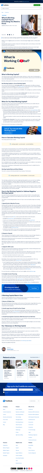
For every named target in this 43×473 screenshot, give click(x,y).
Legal (29, 432)
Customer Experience (7, 411)
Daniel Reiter (10, 349)
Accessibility (30, 445)
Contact (4, 422)
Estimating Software (19, 422)
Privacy (29, 447)
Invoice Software (19, 409)
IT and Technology (31, 429)
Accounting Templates (20, 458)
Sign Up (37, 389)
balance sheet (21, 86)
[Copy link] (13, 34)
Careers (4, 414)
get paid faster (32, 220)
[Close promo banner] (42, 1)
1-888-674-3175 (29, 470)
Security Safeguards (32, 452)
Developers (5, 455)
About (4, 409)
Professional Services (32, 439)
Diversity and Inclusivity (7, 417)
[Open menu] (41, 5)
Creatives (30, 437)
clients (14, 216)
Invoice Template (19, 455)
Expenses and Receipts (20, 411)
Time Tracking (18, 417)
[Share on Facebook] (7, 34)
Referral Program (6, 447)
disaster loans (19, 260)
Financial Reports (19, 427)
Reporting (6, 12)
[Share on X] (11, 34)
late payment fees (14, 227)
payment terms (11, 218)
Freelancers (30, 409)
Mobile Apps (18, 429)
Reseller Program (6, 452)
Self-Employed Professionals (33, 417)
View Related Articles (34, 357)
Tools (17, 460)
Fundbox (28, 282)
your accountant (16, 311)
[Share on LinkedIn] (9, 34)
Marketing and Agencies (32, 434)
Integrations (5, 445)
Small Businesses (31, 419)
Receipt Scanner (19, 463)
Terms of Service (31, 450)
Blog (2, 12)
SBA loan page (32, 271)
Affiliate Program (6, 450)
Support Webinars (19, 452)
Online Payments (19, 424)
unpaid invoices (20, 278)
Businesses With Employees (33, 414)
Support (17, 447)
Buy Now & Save (37, 5)
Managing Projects (19, 419)
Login (17, 445)
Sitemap (17, 450)
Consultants (30, 427)
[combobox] (21, 8)
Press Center (5, 419)
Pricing (17, 432)
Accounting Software (19, 414)
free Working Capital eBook (26, 340)
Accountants (30, 422)
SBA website (33, 264)
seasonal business (34, 109)
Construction (30, 424)
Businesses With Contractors (33, 411)
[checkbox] (3, 392)
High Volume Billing (19, 434)
